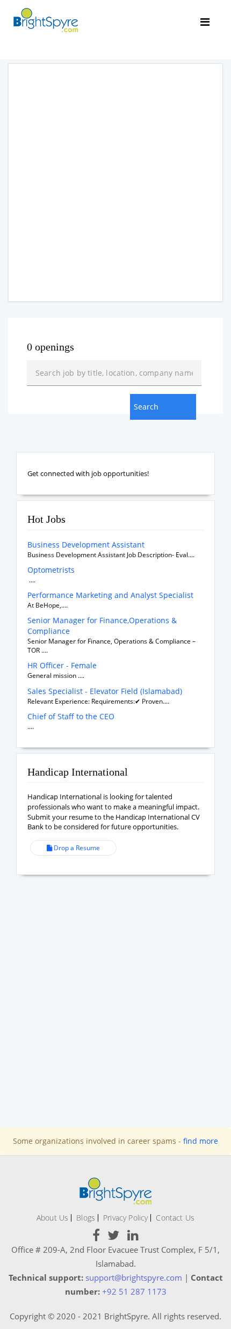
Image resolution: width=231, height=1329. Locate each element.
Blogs (85, 1218)
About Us (52, 1218)
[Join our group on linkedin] (133, 1237)
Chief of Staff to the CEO (70, 716)
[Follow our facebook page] (96, 1237)
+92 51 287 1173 (134, 1291)
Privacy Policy (125, 1218)
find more (200, 1141)
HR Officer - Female (62, 665)
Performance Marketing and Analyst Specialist (110, 595)
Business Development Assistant (86, 544)
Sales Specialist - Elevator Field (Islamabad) (104, 691)
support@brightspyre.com (133, 1277)
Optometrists (51, 570)
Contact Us (175, 1218)
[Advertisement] (115, 182)
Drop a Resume (76, 847)
